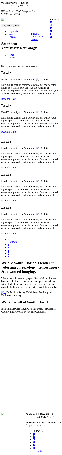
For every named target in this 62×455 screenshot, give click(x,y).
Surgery (12, 34)
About (34, 39)
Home (11, 54)
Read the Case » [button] (9, 99)
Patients (35, 33)
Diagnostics (13, 31)
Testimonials (37, 36)
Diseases (12, 37)
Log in (40, 451)
